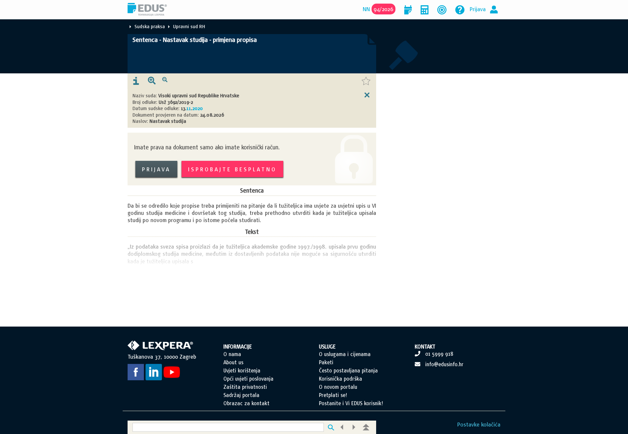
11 (188, 108)
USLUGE (327, 346)
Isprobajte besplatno (232, 169)
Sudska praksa (149, 26)
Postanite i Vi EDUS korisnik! (351, 403)
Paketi (326, 362)
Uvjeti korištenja (241, 370)
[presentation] (136, 81)
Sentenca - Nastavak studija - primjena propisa (194, 40)
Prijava (478, 9)
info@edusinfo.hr (444, 364)
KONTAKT (425, 346)
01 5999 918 (439, 353)
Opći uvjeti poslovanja (248, 378)
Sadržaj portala (241, 395)
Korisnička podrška (340, 378)
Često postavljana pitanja (348, 370)
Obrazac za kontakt (246, 403)
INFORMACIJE (237, 346)
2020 (197, 108)
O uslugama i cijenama (345, 354)
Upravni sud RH (189, 26)
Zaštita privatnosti (245, 387)
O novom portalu (338, 387)
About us (233, 362)
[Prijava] (493, 9)
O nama (232, 354)
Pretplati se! (333, 395)
